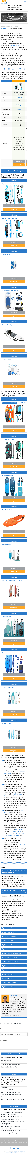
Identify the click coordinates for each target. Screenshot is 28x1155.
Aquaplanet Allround (7, 653)
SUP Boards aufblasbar (10, 936)
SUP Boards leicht (8, 940)
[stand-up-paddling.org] (3, 2)
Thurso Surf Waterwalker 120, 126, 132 (12, 580)
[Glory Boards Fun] (14, 555)
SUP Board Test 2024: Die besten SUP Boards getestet (12, 1123)
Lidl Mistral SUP (6, 254)
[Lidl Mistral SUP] (14, 265)
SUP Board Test (6, 1060)
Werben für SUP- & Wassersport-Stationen (11, 1096)
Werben (13, 1152)
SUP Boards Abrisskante (10, 928)
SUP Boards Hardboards (10, 957)
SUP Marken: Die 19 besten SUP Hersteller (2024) (11, 1127)
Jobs (7, 1152)
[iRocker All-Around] (14, 734)
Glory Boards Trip (6, 616)
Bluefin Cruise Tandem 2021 (9, 218)
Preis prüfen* (19, 165)
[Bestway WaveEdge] (14, 335)
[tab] (14, 871)
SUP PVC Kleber (16, 831)
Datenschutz (22, 1151)
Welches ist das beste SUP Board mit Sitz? (13, 891)
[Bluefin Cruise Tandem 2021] (14, 229)
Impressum (16, 1151)
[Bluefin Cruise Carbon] (14, 450)
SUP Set (22, 844)
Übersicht (4, 1088)
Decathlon (15, 794)
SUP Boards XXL (8, 978)
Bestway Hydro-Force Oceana (10, 290)
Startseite (3, 1140)
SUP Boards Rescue (9, 970)
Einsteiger (19, 105)
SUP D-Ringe (19, 829)
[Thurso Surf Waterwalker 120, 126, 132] (14, 591)
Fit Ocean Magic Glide (8, 687)
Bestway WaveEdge (7, 325)
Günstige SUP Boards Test (9, 1067)
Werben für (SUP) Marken (9, 1090)
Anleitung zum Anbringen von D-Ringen (14, 834)
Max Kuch (13, 996)
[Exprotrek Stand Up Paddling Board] (19, 87)
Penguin (6, 796)
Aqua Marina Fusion (7, 510)
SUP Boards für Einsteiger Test (10, 1065)
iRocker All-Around (7, 723)
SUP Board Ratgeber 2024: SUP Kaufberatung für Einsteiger (10, 1132)
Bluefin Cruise (22, 402)
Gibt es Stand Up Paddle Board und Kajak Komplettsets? (13, 872)
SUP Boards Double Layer (11, 961)
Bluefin (21, 794)
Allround (18, 109)
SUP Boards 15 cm (9, 945)
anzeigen (20, 171)
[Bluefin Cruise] (14, 414)
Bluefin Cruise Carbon (8, 439)
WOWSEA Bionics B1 (7, 475)
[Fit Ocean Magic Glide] (14, 698)
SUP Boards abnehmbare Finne (12, 987)
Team (9, 1152)
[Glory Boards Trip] (14, 627)
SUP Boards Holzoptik (10, 982)
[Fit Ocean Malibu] (14, 370)
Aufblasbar (18, 97)
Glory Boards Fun (6, 544)
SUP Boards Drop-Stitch (10, 966)
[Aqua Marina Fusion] (14, 520)
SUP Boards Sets (8, 974)
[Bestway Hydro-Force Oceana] (14, 301)
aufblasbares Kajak (16, 45)
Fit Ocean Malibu (6, 359)
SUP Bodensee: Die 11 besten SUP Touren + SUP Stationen (12, 1113)
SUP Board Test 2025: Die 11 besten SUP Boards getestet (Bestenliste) (13, 1118)
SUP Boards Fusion (9, 932)
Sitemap (20, 1152)
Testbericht (18, 161)
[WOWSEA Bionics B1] (14, 486)
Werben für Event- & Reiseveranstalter (13, 1099)
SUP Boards (5, 28)
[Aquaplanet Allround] (14, 663)
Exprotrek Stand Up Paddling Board (19, 93)
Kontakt (16, 1152)
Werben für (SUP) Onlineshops (10, 1092)
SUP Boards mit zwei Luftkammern (13, 953)
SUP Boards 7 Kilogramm (10, 949)
